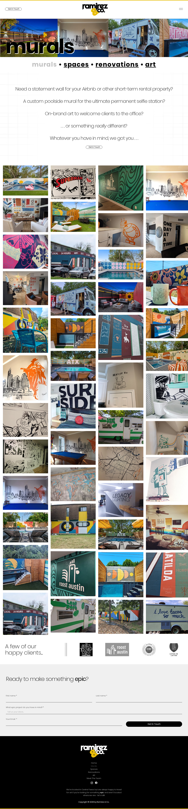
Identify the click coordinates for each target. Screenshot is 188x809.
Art (94, 775)
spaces (76, 64)
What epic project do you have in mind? (25, 707)
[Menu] (181, 9)
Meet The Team (94, 778)
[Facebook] (96, 782)
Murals (94, 766)
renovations (117, 64)
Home (94, 763)
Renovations (94, 772)
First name (11, 696)
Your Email (11, 719)
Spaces (94, 769)
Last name (101, 696)
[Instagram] (91, 782)
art (150, 64)
